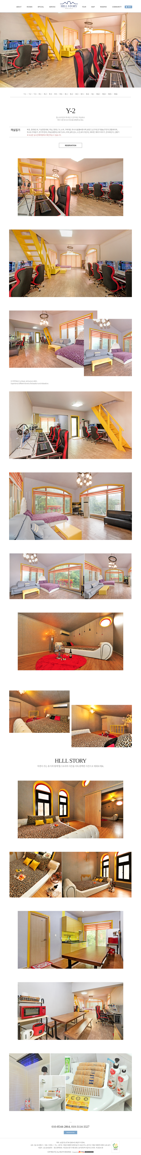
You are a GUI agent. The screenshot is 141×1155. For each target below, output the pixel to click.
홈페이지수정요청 (89, 1152)
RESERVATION (70, 145)
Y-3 (35, 94)
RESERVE (103, 7)
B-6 (87, 94)
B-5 (82, 94)
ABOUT (18, 7)
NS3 (104, 94)
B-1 (66, 94)
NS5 (109, 94)
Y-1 (25, 94)
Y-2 (30, 94)
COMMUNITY (117, 7)
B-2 (71, 94)
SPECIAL (41, 7)
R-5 (55, 94)
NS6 (115, 94)
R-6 (61, 94)
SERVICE (52, 7)
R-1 (40, 94)
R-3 (50, 94)
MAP (93, 7)
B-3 (76, 94)
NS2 (98, 94)
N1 (93, 94)
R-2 (45, 94)
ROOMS (29, 7)
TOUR (84, 7)
